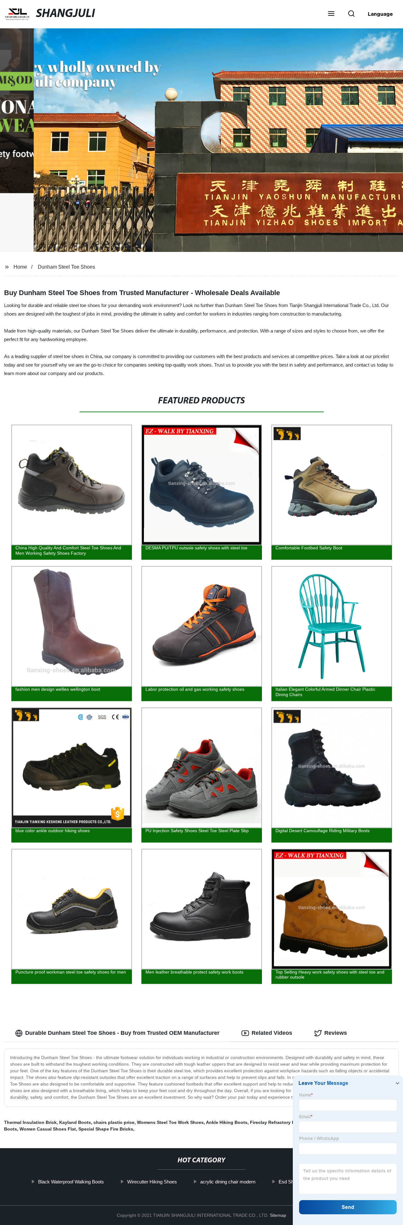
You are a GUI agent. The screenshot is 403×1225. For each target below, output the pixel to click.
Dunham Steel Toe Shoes (66, 267)
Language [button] (380, 14)
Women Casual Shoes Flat (48, 1128)
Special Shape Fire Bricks (105, 1128)
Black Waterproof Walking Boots (71, 1181)
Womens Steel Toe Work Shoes (170, 1122)
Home (20, 267)
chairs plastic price (114, 1122)
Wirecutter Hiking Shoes (152, 1181)
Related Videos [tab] (272, 1033)
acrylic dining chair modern (227, 1181)
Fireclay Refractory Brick (276, 1122)
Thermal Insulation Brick (30, 1122)
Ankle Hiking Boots (226, 1122)
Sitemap (278, 1215)
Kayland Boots (75, 1122)
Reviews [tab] (335, 1033)
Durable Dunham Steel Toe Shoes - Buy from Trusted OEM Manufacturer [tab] (122, 1033)
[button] (331, 14)
